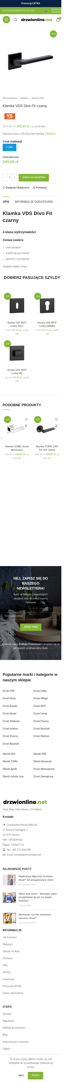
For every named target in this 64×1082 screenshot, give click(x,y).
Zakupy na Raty (11, 951)
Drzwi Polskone (11, 721)
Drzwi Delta (39, 691)
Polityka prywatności (14, 1028)
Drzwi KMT (39, 706)
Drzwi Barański (11, 744)
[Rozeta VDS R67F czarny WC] (17, 353)
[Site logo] (37, 19)
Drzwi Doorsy (10, 736)
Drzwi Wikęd (40, 698)
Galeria (6, 1049)
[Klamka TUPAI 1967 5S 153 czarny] (47, 429)
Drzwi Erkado (10, 706)
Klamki (24, 98)
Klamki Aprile (10, 769)
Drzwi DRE (9, 691)
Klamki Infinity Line (13, 776)
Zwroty (6, 972)
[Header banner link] (30, 3)
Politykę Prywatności (30, 644)
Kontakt (7, 1014)
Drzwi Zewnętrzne (43, 776)
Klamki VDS (38, 98)
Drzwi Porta (9, 698)
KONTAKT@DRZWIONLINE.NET (18, 10)
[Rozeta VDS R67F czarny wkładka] (47, 305)
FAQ (5, 965)
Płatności (8, 944)
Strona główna (10, 98)
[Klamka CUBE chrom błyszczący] (17, 429)
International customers (16, 1042)
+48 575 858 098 (21, 850)
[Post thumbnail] (9, 881)
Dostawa (7, 958)
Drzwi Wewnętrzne (43, 769)
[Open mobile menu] (6, 19)
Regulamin (8, 1021)
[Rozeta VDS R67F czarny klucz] (17, 305)
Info (21, 1076)
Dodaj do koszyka (33, 177)
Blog (5, 1035)
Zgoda (35, 1075)
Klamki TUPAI (10, 761)
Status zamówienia (13, 993)
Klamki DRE (39, 754)
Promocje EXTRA (12, 986)
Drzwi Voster (10, 713)
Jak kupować (10, 937)
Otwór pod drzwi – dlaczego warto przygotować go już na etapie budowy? (38, 897)
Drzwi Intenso (10, 729)
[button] (26, 426)
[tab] (6, 201)
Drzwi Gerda (40, 713)
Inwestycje (8, 979)
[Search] (15, 19)
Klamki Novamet (42, 761)
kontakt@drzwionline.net (27, 855)
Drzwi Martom (41, 736)
